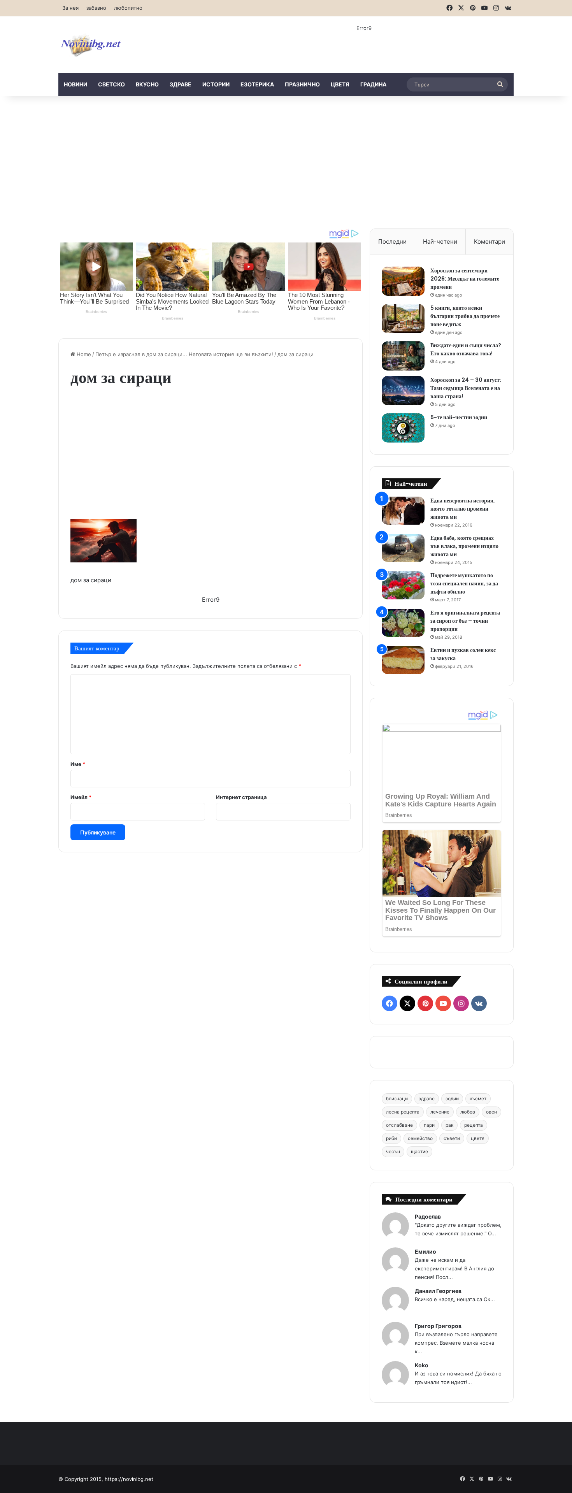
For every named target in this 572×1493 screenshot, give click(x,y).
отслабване (399, 1125)
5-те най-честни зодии (458, 417)
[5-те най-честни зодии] (403, 428)
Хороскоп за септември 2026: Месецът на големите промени (464, 279)
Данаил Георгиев (438, 1290)
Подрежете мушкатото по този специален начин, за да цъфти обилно (464, 583)
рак (449, 1125)
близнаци (397, 1098)
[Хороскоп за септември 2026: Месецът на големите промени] (403, 281)
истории (216, 84)
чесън (393, 1151)
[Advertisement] (286, 162)
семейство (420, 1138)
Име (77, 764)
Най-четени (440, 241)
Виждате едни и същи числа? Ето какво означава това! (465, 349)
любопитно (128, 8)
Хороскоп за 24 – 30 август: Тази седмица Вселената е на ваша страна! (465, 388)
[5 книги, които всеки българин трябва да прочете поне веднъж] (403, 318)
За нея (70, 8)
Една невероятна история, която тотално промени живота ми (462, 509)
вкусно (147, 84)
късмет (478, 1098)
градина (373, 84)
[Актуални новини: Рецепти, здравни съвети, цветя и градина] (90, 44)
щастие (419, 1151)
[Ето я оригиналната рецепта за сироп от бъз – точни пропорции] (403, 623)
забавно (96, 8)
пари (429, 1125)
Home (83, 354)
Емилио (425, 1251)
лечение (439, 1112)
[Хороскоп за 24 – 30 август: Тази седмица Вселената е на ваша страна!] (403, 390)
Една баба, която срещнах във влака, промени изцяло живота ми (464, 546)
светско (111, 84)
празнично (302, 84)
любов (467, 1112)
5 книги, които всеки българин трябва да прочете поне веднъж (465, 316)
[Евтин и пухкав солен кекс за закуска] (403, 660)
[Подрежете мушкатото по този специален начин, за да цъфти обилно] (403, 585)
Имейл (80, 797)
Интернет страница (241, 797)
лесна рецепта (402, 1112)
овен (491, 1112)
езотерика (257, 84)
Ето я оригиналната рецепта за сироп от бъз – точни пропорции (465, 621)
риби (391, 1138)
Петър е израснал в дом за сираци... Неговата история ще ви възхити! (184, 354)
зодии (452, 1098)
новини (75, 84)
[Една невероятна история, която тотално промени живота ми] (403, 511)
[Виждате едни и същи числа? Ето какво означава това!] (403, 356)
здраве (180, 84)
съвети (452, 1138)
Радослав (428, 1216)
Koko (421, 1365)
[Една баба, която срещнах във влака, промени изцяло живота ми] (403, 548)
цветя (340, 84)
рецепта (473, 1125)
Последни (392, 241)
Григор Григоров (438, 1326)
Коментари (489, 241)
